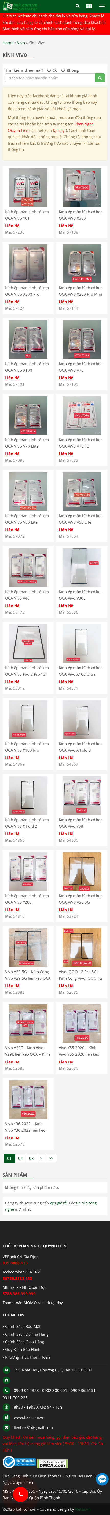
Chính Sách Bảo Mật (22, 1326)
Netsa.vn (83, 1509)
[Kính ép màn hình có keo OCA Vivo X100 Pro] (28, 737)
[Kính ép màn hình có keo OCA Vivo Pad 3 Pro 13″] (28, 661)
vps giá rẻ (58, 1202)
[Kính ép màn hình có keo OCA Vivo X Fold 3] (82, 737)
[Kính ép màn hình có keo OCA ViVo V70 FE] (82, 433)
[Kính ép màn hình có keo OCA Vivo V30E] (82, 585)
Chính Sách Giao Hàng (24, 1341)
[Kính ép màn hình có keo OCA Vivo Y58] (82, 813)
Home (8, 42)
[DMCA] (52, 1466)
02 (20, 1158)
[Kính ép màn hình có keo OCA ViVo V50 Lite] (82, 509)
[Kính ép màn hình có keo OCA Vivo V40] (28, 585)
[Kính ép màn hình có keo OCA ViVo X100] (28, 357)
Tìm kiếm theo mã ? (24, 70)
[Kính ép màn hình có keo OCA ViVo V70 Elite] (28, 433)
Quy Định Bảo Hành (22, 1349)
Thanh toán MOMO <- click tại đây (33, 1302)
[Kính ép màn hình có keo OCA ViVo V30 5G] (82, 889)
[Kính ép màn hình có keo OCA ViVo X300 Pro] (28, 281)
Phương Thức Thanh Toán (27, 1357)
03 (31, 1158)
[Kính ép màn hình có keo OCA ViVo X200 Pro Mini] (82, 281)
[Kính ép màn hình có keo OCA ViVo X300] (82, 205)
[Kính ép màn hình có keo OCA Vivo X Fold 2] (28, 813)
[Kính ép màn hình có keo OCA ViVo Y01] (28, 205)
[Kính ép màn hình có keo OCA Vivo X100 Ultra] (82, 661)
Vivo (21, 42)
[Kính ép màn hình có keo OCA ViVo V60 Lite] (28, 509)
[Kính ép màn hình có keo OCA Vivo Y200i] (28, 889)
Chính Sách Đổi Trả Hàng (26, 1334)
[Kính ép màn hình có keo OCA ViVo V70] (82, 357)
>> (51, 1158)
